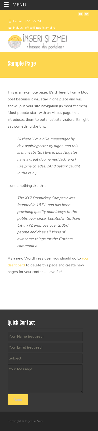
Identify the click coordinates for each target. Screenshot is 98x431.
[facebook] (80, 15)
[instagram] (86, 15)
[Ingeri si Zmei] (33, 40)
